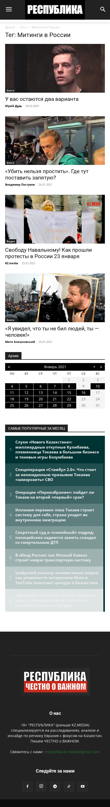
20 (41, 398)
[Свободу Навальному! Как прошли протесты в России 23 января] (55, 219)
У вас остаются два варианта (42, 99)
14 (55, 392)
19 (26, 398)
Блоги (10, 90)
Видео (11, 241)
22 (69, 398)
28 (55, 405)
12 (26, 392)
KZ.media (11, 263)
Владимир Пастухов (20, 184)
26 (26, 405)
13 (41, 392)
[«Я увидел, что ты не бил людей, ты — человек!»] (55, 297)
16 (83, 392)
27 (41, 405)
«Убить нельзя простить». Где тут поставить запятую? (47, 174)
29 (69, 405)
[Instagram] (41, 786)
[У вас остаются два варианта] (55, 68)
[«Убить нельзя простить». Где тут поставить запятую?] (55, 140)
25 (12, 405)
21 (55, 398)
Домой (10, 27)
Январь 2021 (55, 366)
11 (12, 392)
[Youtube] (83, 786)
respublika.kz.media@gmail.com (72, 751)
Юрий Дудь (13, 106)
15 (69, 392)
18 (12, 398)
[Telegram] (55, 786)
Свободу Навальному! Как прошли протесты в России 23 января (48, 253)
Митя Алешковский (20, 342)
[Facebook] (27, 786)
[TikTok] (69, 786)
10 (98, 386)
